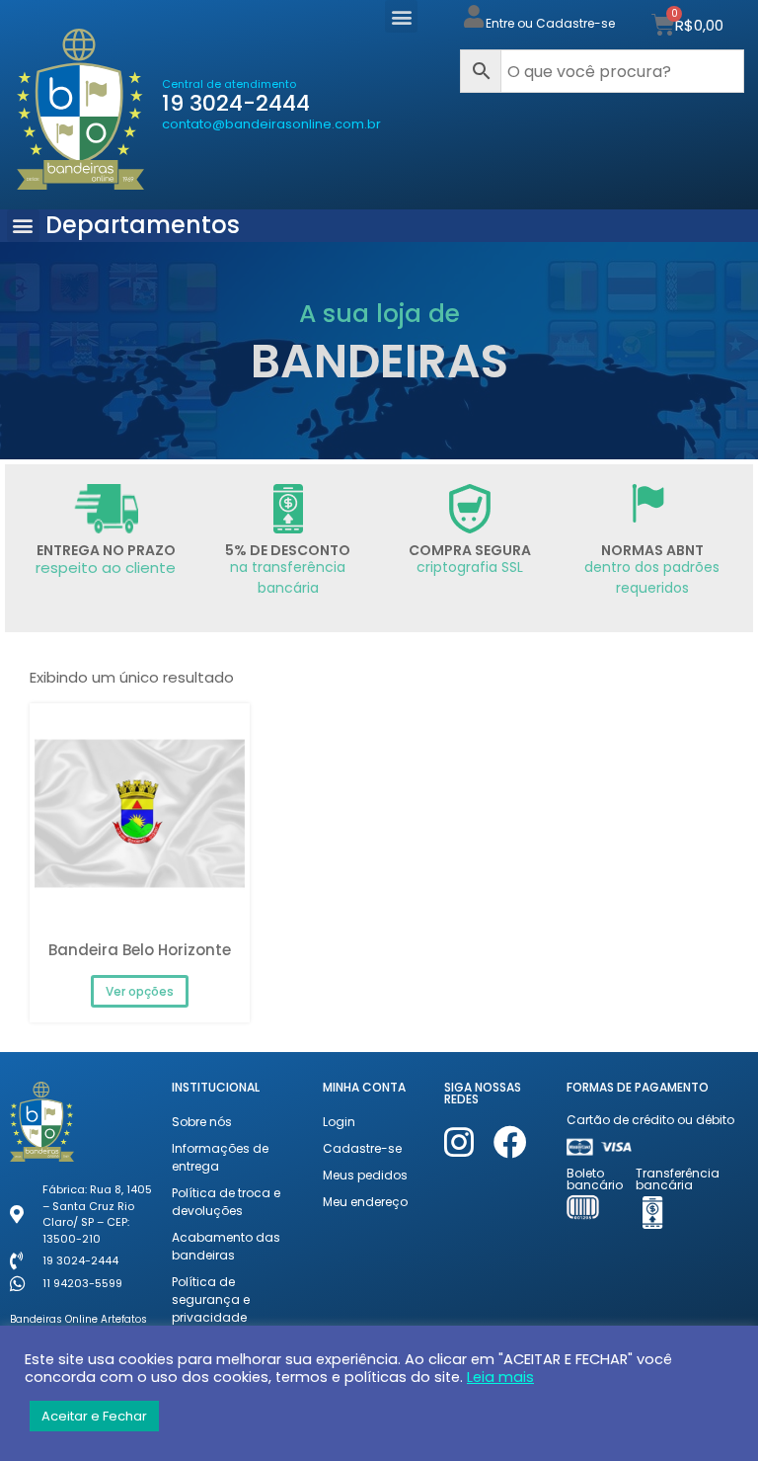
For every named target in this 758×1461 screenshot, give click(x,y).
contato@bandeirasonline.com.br (271, 124)
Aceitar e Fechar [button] (94, 1416)
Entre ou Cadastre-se (550, 23)
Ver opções (140, 991)
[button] (401, 16)
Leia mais (500, 1377)
